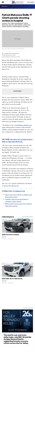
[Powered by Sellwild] (30, 308)
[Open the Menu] (2, 2)
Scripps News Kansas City (11, 186)
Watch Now (30, 2)
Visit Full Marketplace (27, 216)
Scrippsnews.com (19, 191)
